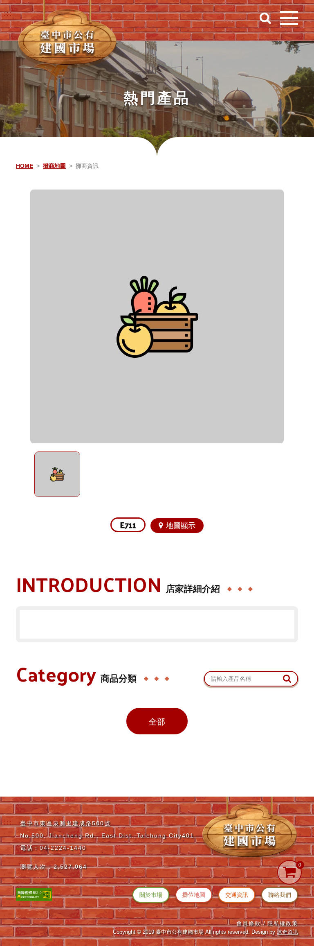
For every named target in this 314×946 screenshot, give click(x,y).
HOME (24, 166)
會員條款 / (251, 923)
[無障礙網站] (34, 893)
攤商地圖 (54, 166)
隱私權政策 (282, 923)
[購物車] (289, 872)
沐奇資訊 (287, 932)
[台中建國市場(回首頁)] (67, 35)
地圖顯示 (180, 526)
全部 (157, 721)
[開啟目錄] (289, 18)
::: (8, 13)
